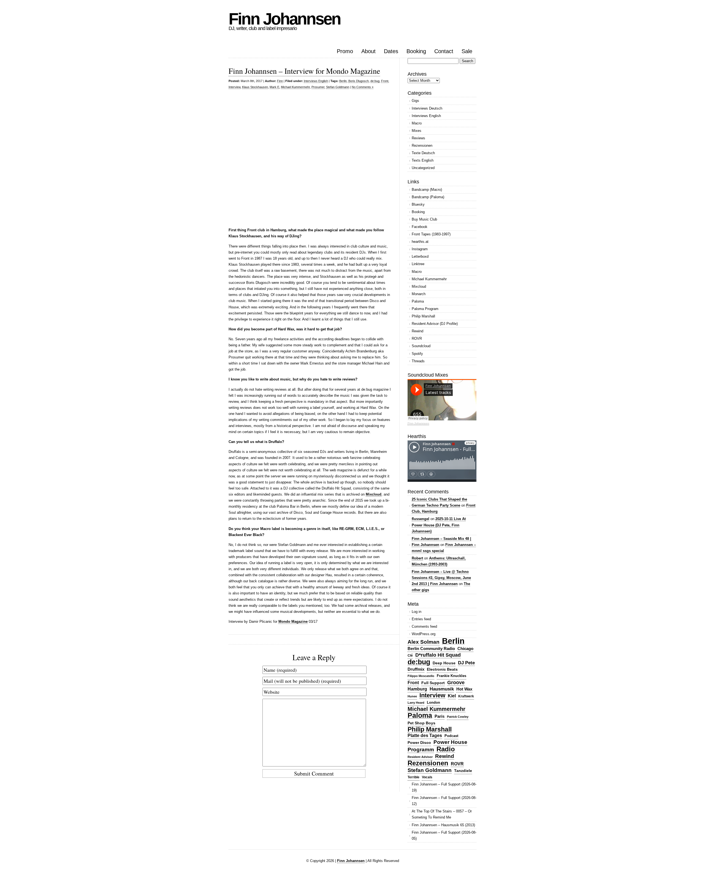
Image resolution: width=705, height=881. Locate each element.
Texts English (422, 160)
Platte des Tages (425, 735)
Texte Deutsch (423, 153)
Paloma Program (425, 309)
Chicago (465, 648)
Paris (439, 716)
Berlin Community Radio (431, 648)
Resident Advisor (420, 756)
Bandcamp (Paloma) (428, 197)
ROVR (417, 338)
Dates (391, 51)
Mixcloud (373, 494)
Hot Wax (464, 689)
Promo (345, 51)
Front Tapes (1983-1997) (431, 234)
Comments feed (424, 626)
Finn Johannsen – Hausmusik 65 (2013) (443, 825)
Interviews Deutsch (427, 108)
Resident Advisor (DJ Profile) (435, 324)
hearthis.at (420, 242)
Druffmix (416, 669)
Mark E (274, 87)
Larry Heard (416, 702)
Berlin (343, 81)
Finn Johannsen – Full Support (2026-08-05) (444, 835)
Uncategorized (423, 168)
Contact (443, 51)
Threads (418, 361)
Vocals (427, 777)
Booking (416, 51)
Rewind (417, 331)
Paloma (418, 301)
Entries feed (421, 619)
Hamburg (417, 689)
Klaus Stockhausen (255, 87)
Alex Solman (424, 642)
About (368, 51)
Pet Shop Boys (421, 723)
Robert (417, 558)
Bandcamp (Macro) (427, 189)
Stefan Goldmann (337, 87)
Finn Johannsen (284, 19)
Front (384, 81)
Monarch (418, 294)
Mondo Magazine (293, 621)
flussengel (420, 519)
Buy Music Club (424, 219)
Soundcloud (421, 346)
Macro (417, 123)
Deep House (444, 663)
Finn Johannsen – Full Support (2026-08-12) (444, 801)
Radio (445, 749)
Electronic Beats (442, 669)
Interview (234, 87)
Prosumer (317, 87)
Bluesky (418, 204)
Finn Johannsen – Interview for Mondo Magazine (304, 71)
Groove (456, 682)
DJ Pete (466, 662)
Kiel (452, 696)
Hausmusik (442, 689)
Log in (416, 612)
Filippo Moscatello (421, 676)
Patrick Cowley (457, 716)
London (433, 702)
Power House (450, 742)
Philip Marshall (423, 316)
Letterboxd (420, 256)
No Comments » (362, 87)
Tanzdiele (463, 771)
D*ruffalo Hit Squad (438, 655)
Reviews (418, 138)
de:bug (374, 81)
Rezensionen (422, 145)
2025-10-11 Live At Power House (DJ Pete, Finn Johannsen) (439, 525)
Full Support (433, 683)
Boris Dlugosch (358, 81)
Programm (421, 749)
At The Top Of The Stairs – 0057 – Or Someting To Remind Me (442, 814)
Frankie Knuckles (451, 676)
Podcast (451, 736)
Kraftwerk (466, 696)
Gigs (415, 101)
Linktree (418, 264)
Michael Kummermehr (295, 87)
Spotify (417, 354)
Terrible (413, 777)
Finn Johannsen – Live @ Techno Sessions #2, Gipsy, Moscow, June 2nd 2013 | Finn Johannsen (441, 578)
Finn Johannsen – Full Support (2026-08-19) (444, 787)
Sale (467, 51)
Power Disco (419, 742)
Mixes (416, 131)
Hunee (412, 696)
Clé (410, 655)
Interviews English (316, 81)
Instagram (420, 249)
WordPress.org (423, 634)
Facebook (419, 227)
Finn (280, 81)
